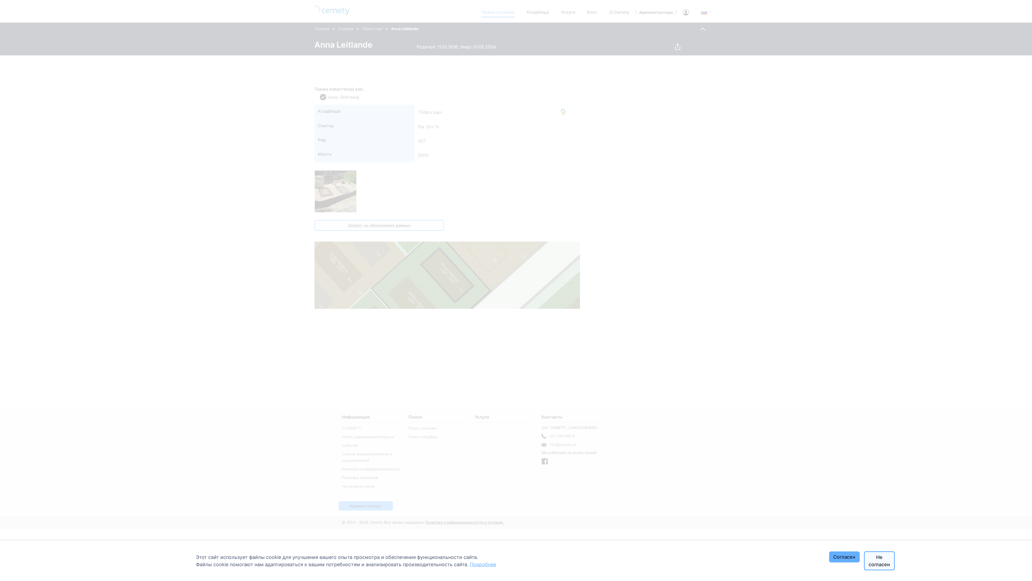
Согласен (844, 557)
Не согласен (879, 560)
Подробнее (483, 564)
